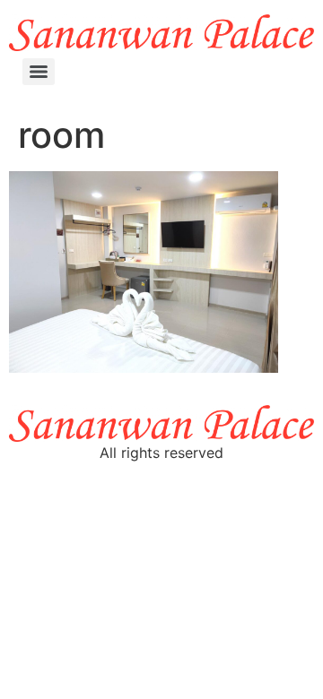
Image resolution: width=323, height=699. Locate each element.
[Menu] (38, 71)
